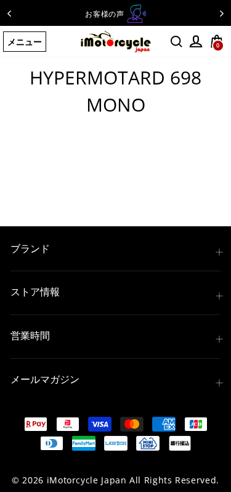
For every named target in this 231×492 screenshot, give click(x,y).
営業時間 (30, 335)
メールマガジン (44, 379)
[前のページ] (9, 13)
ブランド (30, 248)
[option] (115, 13)
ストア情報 (35, 291)
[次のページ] (222, 13)
